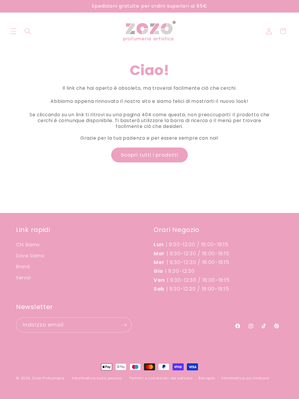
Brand (22, 266)
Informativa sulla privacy (97, 378)
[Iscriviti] (124, 325)
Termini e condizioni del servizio (160, 378)
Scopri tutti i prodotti (149, 155)
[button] (13, 31)
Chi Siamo (28, 245)
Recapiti (207, 378)
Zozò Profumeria (48, 378)
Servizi (23, 278)
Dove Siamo (30, 256)
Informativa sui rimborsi (245, 378)
